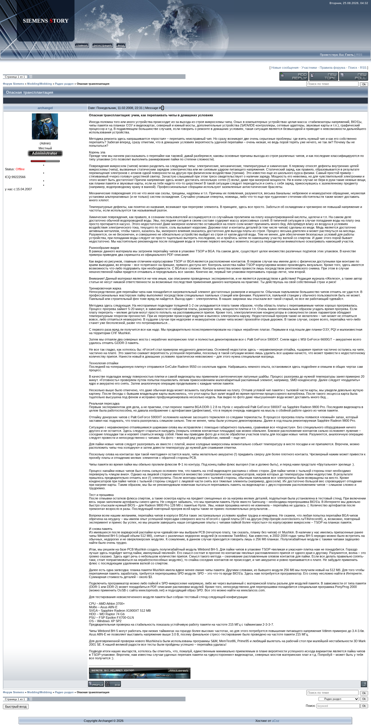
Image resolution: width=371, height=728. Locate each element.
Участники (309, 67)
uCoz (275, 720)
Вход (121, 45)
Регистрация (102, 45)
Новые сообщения (285, 67)
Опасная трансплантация (93, 83)
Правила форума (332, 67)
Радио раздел (64, 83)
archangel (45, 108)
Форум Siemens (13, 83)
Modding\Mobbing (39, 83)
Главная (81, 45)
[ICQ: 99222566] (113, 684)
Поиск (352, 67)
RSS (359, 54)
